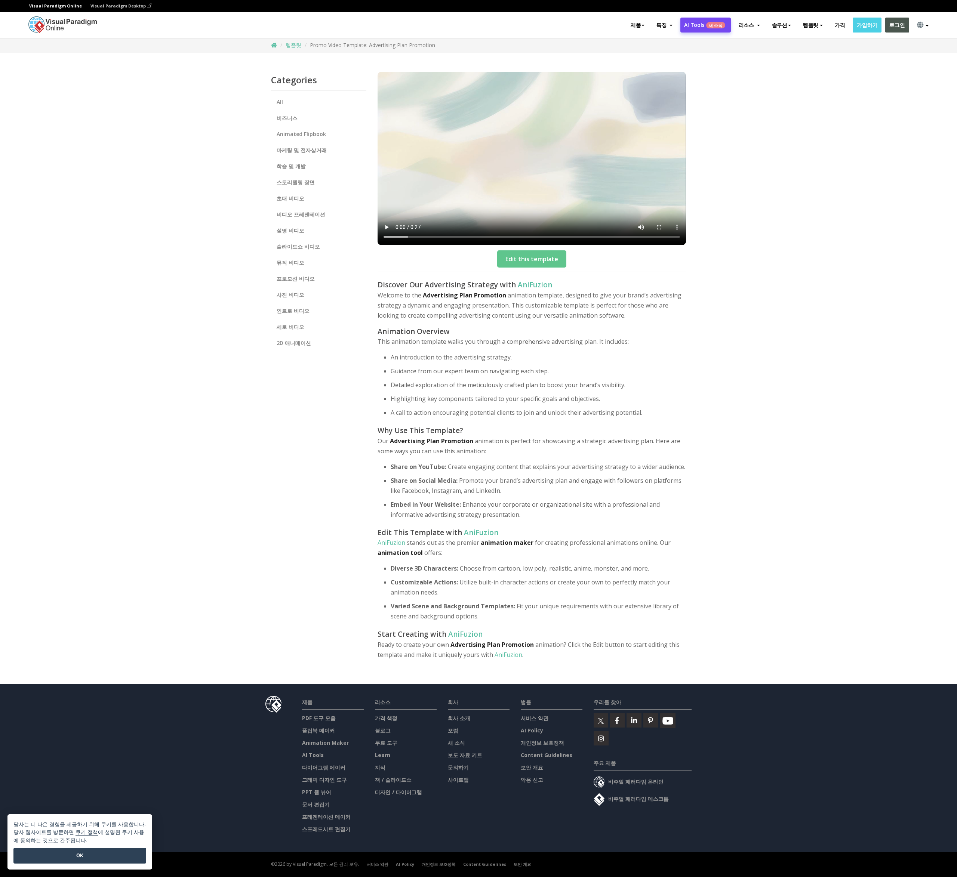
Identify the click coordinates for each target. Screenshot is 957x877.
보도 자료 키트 (465, 755)
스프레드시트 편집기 (326, 829)
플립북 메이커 (318, 730)
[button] (664, 25)
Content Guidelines (546, 755)
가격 (840, 24)
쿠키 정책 (87, 832)
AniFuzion (535, 285)
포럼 (453, 730)
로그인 (897, 24)
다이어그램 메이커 (323, 767)
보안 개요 (532, 767)
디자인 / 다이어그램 (398, 792)
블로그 (383, 730)
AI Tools (703, 24)
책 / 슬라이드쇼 (393, 779)
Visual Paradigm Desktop (118, 6)
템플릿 (293, 45)
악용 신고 (532, 779)
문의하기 (458, 767)
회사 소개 (459, 718)
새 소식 (456, 742)
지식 (380, 767)
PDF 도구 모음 (319, 718)
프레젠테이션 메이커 (326, 816)
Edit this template (531, 259)
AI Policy (532, 730)
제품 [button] (636, 24)
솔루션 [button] (779, 24)
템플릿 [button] (810, 24)
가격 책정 (386, 718)
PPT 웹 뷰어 (316, 792)
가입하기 (867, 24)
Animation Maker (325, 742)
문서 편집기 (316, 804)
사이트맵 (458, 779)
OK (79, 855)
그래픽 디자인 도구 (324, 779)
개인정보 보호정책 (542, 742)
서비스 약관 (534, 718)
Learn (382, 755)
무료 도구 (386, 742)
